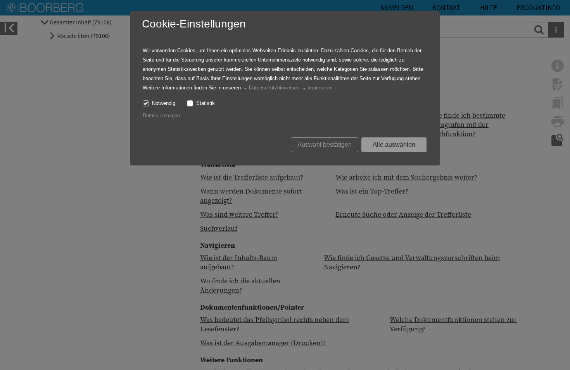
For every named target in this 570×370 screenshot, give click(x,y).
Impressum (320, 88)
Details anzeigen (161, 115)
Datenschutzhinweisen (274, 88)
